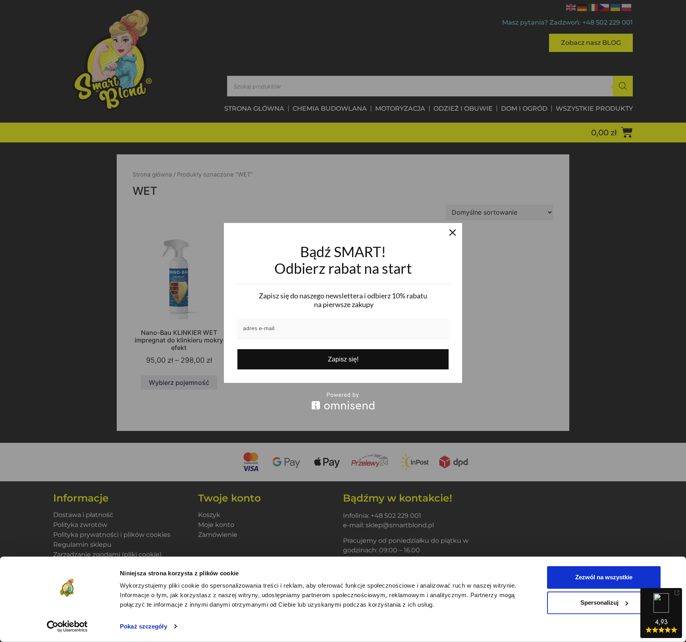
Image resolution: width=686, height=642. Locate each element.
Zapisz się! (343, 359)
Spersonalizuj (599, 602)
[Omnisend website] (343, 401)
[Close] (452, 232)
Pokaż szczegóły (143, 626)
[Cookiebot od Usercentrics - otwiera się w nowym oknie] (67, 626)
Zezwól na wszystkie (603, 577)
